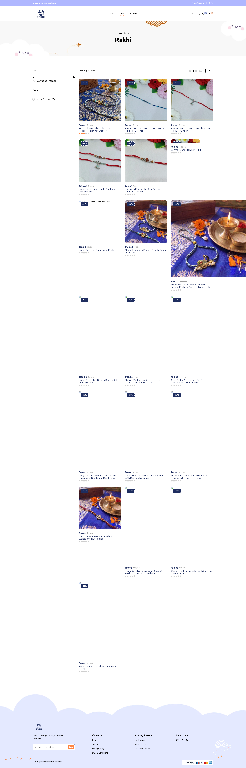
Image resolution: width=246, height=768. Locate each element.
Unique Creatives (45, 99)
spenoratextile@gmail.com (45, 3)
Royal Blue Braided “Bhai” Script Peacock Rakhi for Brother (96, 129)
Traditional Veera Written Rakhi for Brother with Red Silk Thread (189, 476)
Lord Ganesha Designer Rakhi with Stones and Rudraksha (97, 537)
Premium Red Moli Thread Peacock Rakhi (97, 667)
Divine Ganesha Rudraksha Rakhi (96, 250)
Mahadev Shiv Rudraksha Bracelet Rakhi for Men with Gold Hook (143, 572)
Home (119, 33)
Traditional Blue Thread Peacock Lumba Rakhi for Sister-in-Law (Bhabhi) (191, 285)
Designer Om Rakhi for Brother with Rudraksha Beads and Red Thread (97, 476)
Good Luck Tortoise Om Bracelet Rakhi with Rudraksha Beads (145, 476)
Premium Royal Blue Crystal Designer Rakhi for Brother (145, 129)
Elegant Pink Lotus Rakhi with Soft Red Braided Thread (191, 572)
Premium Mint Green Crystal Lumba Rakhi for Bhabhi (190, 129)
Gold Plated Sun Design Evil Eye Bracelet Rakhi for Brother (188, 381)
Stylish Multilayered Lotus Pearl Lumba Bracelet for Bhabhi (142, 381)
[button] (210, 14)
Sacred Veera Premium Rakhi (186, 150)
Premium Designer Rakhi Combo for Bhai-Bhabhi (97, 190)
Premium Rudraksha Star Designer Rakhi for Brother (143, 190)
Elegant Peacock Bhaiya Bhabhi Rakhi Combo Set (145, 251)
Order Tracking (198, 3)
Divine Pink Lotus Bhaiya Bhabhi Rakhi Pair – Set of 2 (99, 381)
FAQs (211, 3)
